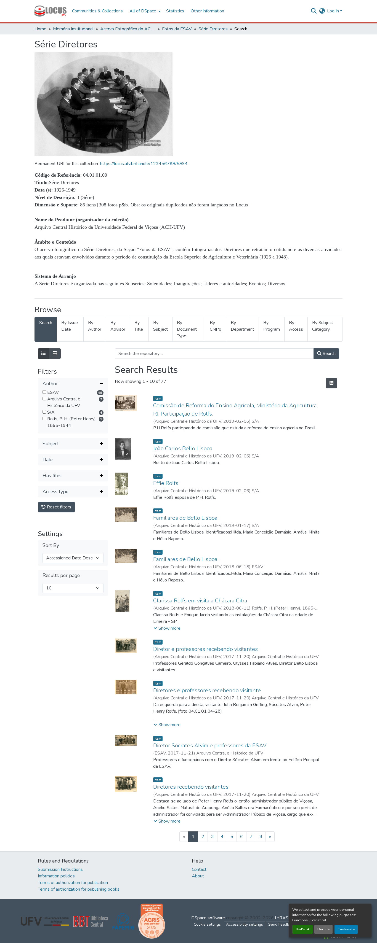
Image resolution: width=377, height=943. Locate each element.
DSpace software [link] (208, 918)
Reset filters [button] (58, 507)
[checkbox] (44, 392)
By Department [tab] (242, 326)
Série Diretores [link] (213, 29)
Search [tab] (45, 323)
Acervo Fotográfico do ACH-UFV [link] (127, 29)
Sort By (51, 545)
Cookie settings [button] (207, 924)
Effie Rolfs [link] (165, 483)
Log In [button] (333, 11)
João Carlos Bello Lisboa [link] (183, 448)
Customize (346, 929)
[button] (50, 11)
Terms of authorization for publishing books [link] (79, 889)
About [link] (198, 876)
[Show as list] (43, 353)
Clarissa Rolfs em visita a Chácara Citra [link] (200, 600)
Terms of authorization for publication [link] (73, 883)
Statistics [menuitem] (175, 11)
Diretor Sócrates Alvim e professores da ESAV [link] (210, 745)
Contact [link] (199, 869)
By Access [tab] (296, 326)
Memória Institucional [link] (73, 29)
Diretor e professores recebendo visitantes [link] (205, 649)
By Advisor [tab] (117, 326)
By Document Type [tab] (187, 329)
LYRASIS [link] (283, 918)
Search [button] (329, 354)
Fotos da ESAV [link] (177, 29)
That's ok (302, 929)
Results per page (61, 575)
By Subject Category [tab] (322, 326)
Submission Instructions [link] (60, 869)
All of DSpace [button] (142, 11)
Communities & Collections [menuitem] (97, 11)
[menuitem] (144, 11)
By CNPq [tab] (215, 326)
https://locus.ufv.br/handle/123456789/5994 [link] (144, 164)
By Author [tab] (94, 326)
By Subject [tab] (160, 326)
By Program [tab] (271, 326)
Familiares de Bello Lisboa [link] (185, 518)
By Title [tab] (138, 326)
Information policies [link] (56, 876)
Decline (323, 929)
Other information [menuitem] (207, 11)
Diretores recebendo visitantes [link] (191, 787)
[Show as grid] (55, 353)
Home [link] (40, 29)
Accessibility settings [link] (244, 924)
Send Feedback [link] (281, 924)
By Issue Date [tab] (69, 326)
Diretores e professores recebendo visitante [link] (207, 690)
